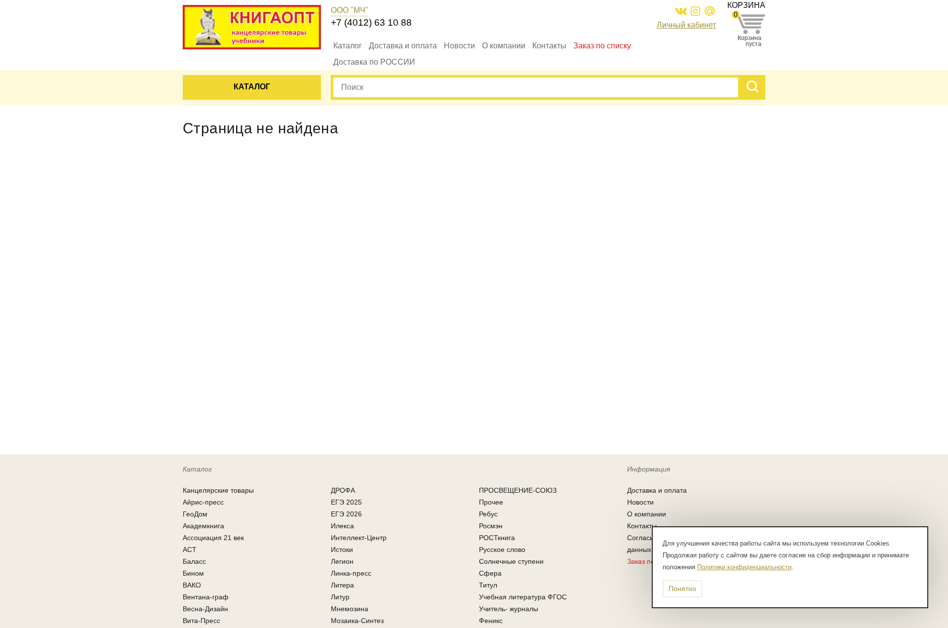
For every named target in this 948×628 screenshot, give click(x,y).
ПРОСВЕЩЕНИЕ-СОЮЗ (517, 490)
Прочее (491, 502)
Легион (342, 561)
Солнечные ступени (511, 561)
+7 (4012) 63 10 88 (371, 22)
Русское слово (502, 549)
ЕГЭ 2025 (346, 502)
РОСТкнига (497, 538)
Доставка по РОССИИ (374, 62)
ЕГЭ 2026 (346, 514)
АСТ (190, 549)
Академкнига (203, 526)
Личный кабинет (686, 25)
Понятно (682, 588)
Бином (193, 573)
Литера (342, 585)
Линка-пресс (351, 573)
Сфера (490, 573)
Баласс (194, 561)
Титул (488, 585)
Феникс (491, 621)
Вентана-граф (206, 597)
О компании (503, 45)
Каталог (347, 45)
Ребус (488, 514)
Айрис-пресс (203, 502)
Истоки (342, 549)
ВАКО (192, 585)
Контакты (549, 45)
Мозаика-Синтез (357, 621)
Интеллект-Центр (359, 538)
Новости (459, 45)
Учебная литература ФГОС (523, 597)
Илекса (342, 526)
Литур (340, 597)
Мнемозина (349, 609)
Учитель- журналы (508, 609)
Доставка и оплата (403, 45)
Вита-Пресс (201, 621)
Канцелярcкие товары (218, 490)
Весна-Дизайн (205, 609)
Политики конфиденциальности (744, 567)
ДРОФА (343, 490)
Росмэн (491, 526)
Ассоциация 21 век (213, 538)
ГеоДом (195, 514)
